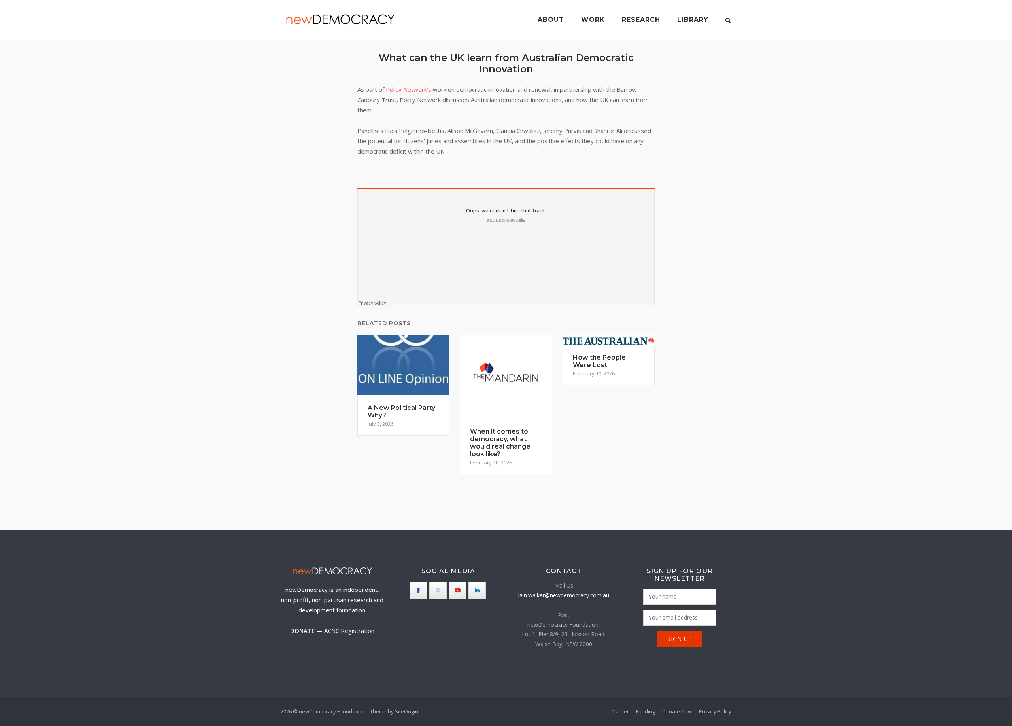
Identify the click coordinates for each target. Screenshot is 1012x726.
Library (692, 19)
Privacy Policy (715, 711)
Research (641, 19)
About (551, 19)
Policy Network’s (408, 89)
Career (620, 711)
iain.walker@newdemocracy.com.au (563, 595)
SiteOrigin (406, 711)
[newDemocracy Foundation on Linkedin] (477, 590)
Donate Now (677, 711)
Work (593, 19)
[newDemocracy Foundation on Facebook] (418, 590)
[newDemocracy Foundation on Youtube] (457, 590)
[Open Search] (728, 21)
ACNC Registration (349, 631)
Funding (645, 711)
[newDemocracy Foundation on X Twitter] (438, 590)
